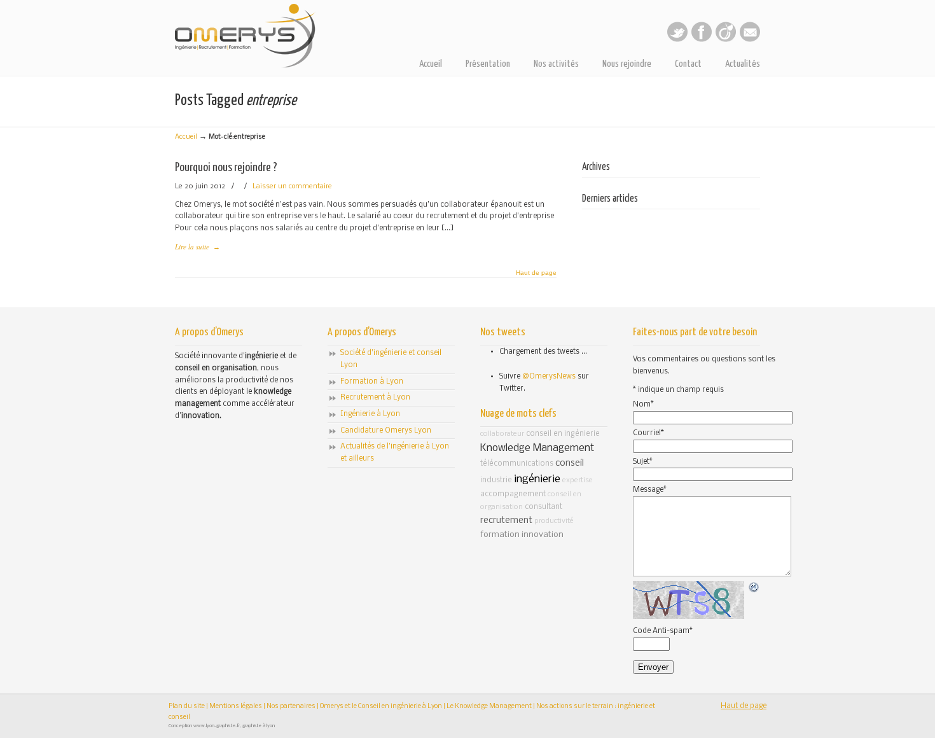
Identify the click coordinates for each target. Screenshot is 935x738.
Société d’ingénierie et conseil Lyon (390, 359)
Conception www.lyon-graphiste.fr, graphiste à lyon (222, 725)
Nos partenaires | (293, 706)
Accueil (186, 137)
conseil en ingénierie (563, 433)
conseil (569, 463)
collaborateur (502, 434)
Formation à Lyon (371, 382)
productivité (554, 521)
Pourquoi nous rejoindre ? (226, 168)
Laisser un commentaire (292, 186)
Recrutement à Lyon (375, 397)
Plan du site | (189, 706)
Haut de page (536, 273)
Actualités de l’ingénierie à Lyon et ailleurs (394, 453)
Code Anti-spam (663, 631)
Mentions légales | (238, 706)
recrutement (506, 520)
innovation (543, 535)
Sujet (643, 462)
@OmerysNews (549, 376)
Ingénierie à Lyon (370, 414)
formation (500, 535)
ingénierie (537, 479)
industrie (496, 480)
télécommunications (516, 463)
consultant (543, 507)
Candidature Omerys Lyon (385, 431)
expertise (577, 480)
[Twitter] (677, 40)
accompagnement (513, 494)
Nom (643, 404)
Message (650, 490)
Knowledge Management (537, 448)
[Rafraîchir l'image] (754, 587)
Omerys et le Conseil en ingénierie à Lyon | (383, 706)
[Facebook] (701, 40)
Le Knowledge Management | (491, 706)
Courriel (648, 433)
